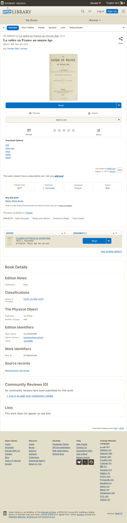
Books (32, 447)
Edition (9, 233)
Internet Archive (12, 370)
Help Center (81, 444)
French (78, 188)
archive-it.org (48, 517)
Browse (93, 20)
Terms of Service (13, 461)
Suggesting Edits (84, 451)
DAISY (8, 157)
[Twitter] (85, 462)
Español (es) (106, 460)
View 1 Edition (27, 27)
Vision (8, 444)
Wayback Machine (17, 517)
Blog (7, 457)
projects (80, 514)
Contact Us (81, 447)
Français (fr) (106, 463)
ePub (8, 151)
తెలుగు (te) (104, 490)
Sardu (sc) (105, 486)
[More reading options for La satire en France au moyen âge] (118, 120)
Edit (120, 170)
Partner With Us (12, 451)
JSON (121, 428)
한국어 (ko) (105, 476)
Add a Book (81, 454)
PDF (7, 145)
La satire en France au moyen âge (39, 35)
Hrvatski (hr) (106, 470)
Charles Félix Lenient (17, 48)
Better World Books (14, 201)
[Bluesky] (79, 462)
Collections (34, 457)
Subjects (33, 454)
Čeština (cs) (105, 450)
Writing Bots (58, 454)
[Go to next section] (123, 27)
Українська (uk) (107, 493)
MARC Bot (111, 169)
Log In (100, 11)
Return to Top (35, 464)
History (113, 171)
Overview (13, 27)
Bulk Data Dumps (60, 451)
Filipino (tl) (105, 499)
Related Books (76, 27)
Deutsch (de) (106, 453)
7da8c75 (119, 513)
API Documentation (61, 447)
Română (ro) (106, 483)
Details (41, 27)
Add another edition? (111, 251)
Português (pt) (107, 480)
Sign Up (112, 11)
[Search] (82, 11)
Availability (80, 233)
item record (24, 370)
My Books (32, 20)
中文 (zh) (104, 496)
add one (59, 176)
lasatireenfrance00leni (33, 337)
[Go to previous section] (3, 27)
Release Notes (83, 457)
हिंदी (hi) (103, 466)
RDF (116, 428)
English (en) (105, 457)
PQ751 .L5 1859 (30, 299)
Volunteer (9, 447)
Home (31, 444)
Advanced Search (37, 461)
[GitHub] (91, 462)
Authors (32, 451)
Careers (8, 454)
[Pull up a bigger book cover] (63, 99)
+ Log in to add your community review (30, 395)
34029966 (28, 341)
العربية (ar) (105, 447)
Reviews (53, 27)
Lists (63, 27)
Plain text (10, 148)
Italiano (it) (105, 473)
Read (61, 105)
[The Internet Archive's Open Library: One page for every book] (16, 11)
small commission (65, 206)
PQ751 (41, 299)
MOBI (8, 154)
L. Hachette (49, 188)
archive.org (32, 517)
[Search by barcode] (90, 11)
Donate (95, 3)
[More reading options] (119, 105)
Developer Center (61, 444)
